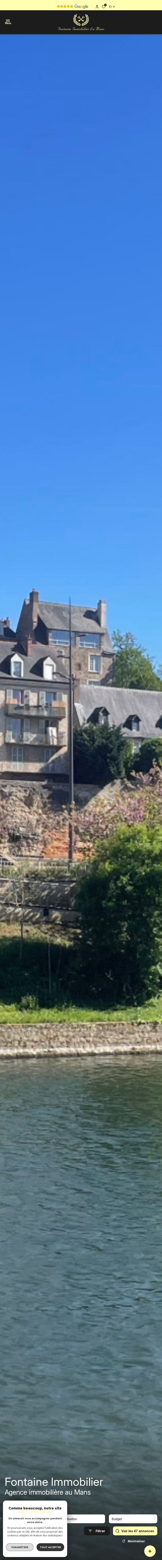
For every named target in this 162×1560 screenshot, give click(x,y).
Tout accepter (50, 1547)
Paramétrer (19, 1547)
